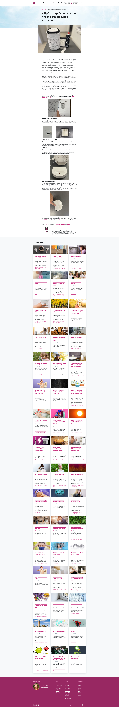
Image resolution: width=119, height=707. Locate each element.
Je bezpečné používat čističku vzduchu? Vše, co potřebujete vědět (76, 449)
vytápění (43, 432)
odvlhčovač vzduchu (74, 486)
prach (59, 295)
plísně (57, 268)
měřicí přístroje (78, 268)
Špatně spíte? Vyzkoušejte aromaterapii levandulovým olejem (41, 501)
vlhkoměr (78, 265)
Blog (65, 2)
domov (60, 268)
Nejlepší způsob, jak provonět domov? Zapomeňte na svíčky (58, 449)
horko (45, 267)
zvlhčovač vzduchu (58, 321)
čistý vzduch (63, 294)
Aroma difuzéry (58, 688)
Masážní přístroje (58, 689)
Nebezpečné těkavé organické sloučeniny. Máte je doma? (59, 422)
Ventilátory (57, 691)
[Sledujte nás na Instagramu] (36, 705)
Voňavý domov (67, 691)
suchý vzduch (79, 512)
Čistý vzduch (67, 685)
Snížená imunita (67, 688)
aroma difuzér (73, 406)
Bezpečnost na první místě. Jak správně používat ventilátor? (59, 339)
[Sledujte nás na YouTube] (38, 705)
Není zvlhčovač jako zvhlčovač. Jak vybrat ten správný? (58, 578)
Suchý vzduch (67, 686)
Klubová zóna (80, 694)
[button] (81, 3)
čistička (54, 294)
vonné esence (57, 459)
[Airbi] (36, 2)
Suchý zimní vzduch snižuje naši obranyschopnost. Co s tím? (77, 578)
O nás (69, 2)
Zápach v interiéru (68, 698)
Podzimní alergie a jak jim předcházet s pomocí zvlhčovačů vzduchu (77, 312)
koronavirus (73, 613)
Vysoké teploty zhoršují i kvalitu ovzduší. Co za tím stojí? (77, 422)
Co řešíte (52, 2)
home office (40, 267)
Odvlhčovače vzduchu (59, 686)
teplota (39, 268)
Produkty (45, 2)
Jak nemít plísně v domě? (58, 604)
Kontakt (69, 3)
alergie (41, 374)
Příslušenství (58, 694)
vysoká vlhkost (63, 268)
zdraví (43, 267)
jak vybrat (36, 267)
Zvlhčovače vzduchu (59, 685)
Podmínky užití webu (64, 705)
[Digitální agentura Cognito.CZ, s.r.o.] (71, 705)
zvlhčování (36, 321)
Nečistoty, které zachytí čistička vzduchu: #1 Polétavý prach (58, 392)
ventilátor (41, 348)
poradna (76, 265)
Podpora (65, 3)
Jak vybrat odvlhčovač (76, 256)
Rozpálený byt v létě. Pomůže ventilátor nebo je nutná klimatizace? (41, 449)
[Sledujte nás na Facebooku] (34, 705)
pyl (42, 374)
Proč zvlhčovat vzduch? (76, 604)
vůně (75, 405)
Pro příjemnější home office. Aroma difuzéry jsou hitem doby (41, 606)
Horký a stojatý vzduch (68, 694)
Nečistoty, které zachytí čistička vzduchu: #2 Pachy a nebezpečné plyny (41, 392)
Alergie (66, 689)
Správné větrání (67, 692)
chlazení (36, 268)
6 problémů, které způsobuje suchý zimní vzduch (76, 501)
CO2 (39, 642)
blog (46, 224)
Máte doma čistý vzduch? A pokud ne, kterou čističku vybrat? (59, 283)
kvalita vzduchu (55, 295)
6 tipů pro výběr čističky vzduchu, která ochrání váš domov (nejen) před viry (59, 658)
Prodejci (60, 2)
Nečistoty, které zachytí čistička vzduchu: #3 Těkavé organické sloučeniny (77, 365)
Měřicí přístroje (58, 692)
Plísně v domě (67, 695)
